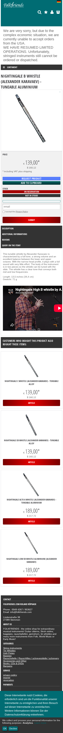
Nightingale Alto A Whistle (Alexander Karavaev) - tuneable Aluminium (31, 501)
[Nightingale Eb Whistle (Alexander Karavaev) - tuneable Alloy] (31, 426)
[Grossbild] (31, 147)
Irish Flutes (9, 653)
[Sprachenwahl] (59, 1)
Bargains (7, 666)
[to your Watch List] (45, 12)
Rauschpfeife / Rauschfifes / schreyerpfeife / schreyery (31, 658)
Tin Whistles (9, 650)
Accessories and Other (14, 661)
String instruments (12, 648)
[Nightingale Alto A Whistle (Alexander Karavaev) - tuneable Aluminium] (31, 485)
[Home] (13, 7)
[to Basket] (58, 12)
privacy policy (10, 675)
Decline (13, 728)
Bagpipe (7, 655)
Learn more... (41, 723)
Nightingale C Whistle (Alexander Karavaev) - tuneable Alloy (31, 383)
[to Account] (52, 12)
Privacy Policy (22, 212)
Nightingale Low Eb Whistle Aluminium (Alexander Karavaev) (31, 560)
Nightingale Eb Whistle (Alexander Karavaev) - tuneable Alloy (31, 442)
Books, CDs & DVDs (13, 663)
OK (4, 728)
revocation (8, 680)
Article (31, 402)
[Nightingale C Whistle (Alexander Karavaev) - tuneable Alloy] (31, 366)
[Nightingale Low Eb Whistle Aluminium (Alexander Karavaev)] (31, 544)
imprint (6, 677)
